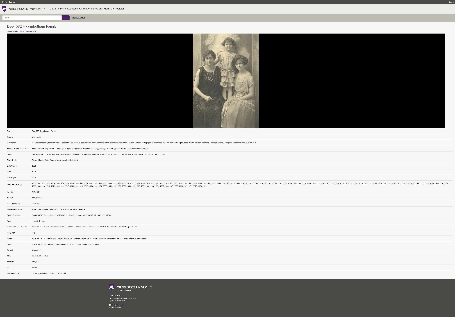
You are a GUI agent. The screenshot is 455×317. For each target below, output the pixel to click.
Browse (12, 2)
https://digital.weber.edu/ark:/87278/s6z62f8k (49, 273)
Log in (451, 2)
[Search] (66, 17)
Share (21, 31)
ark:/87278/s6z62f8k (40, 256)
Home (4, 2)
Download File (12, 31)
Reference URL (31, 31)
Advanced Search (78, 18)
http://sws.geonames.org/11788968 (79, 215)
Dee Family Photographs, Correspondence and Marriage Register (87, 8)
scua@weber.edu (117, 305)
